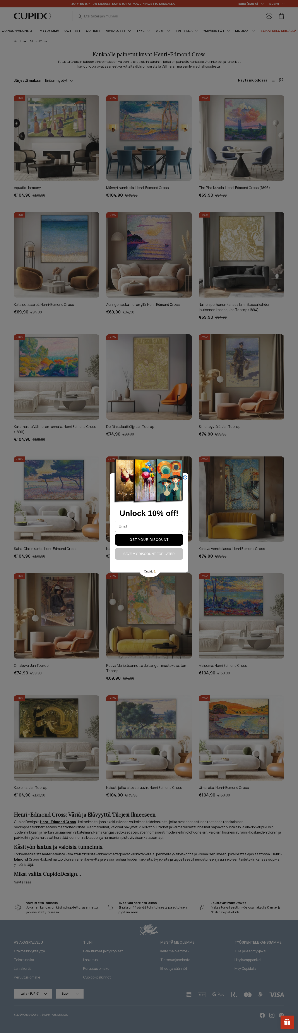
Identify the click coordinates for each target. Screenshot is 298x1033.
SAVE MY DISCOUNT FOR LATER (149, 554)
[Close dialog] (185, 477)
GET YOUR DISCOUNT (149, 539)
